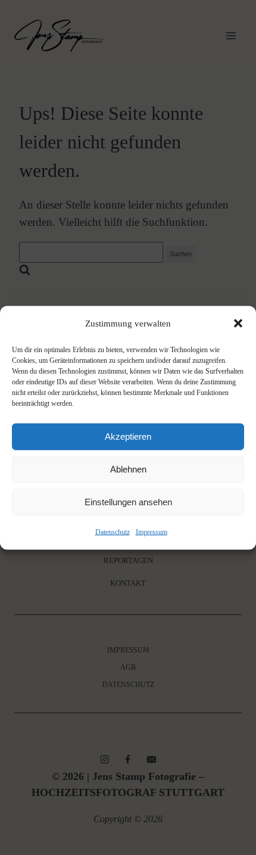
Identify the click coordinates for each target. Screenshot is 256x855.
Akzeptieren (128, 436)
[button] (238, 323)
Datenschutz (112, 531)
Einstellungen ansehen (128, 502)
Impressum (151, 531)
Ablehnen (128, 469)
